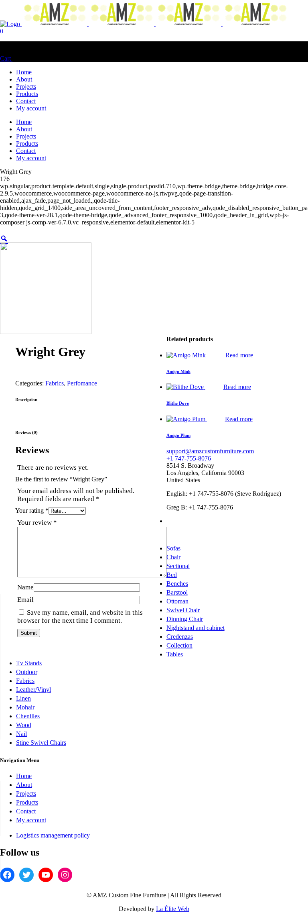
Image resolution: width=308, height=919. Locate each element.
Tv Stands (29, 663)
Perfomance (82, 383)
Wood (23, 724)
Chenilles (28, 716)
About (24, 784)
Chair (173, 557)
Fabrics (54, 383)
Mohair (25, 707)
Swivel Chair (183, 610)
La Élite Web (172, 908)
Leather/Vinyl (33, 689)
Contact (26, 811)
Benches (177, 583)
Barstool (177, 592)
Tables (174, 654)
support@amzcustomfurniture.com (210, 451)
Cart (6, 58)
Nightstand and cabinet (195, 627)
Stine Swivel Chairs (41, 742)
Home (24, 775)
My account (31, 820)
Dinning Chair (184, 618)
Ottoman (177, 601)
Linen (23, 698)
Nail (21, 733)
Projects (26, 793)
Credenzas (179, 636)
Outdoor (26, 671)
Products (27, 802)
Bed (171, 574)
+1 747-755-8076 (188, 458)
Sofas (173, 548)
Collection (179, 645)
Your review (37, 522)
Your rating (32, 510)
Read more (239, 355)
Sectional (178, 565)
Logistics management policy (53, 835)
